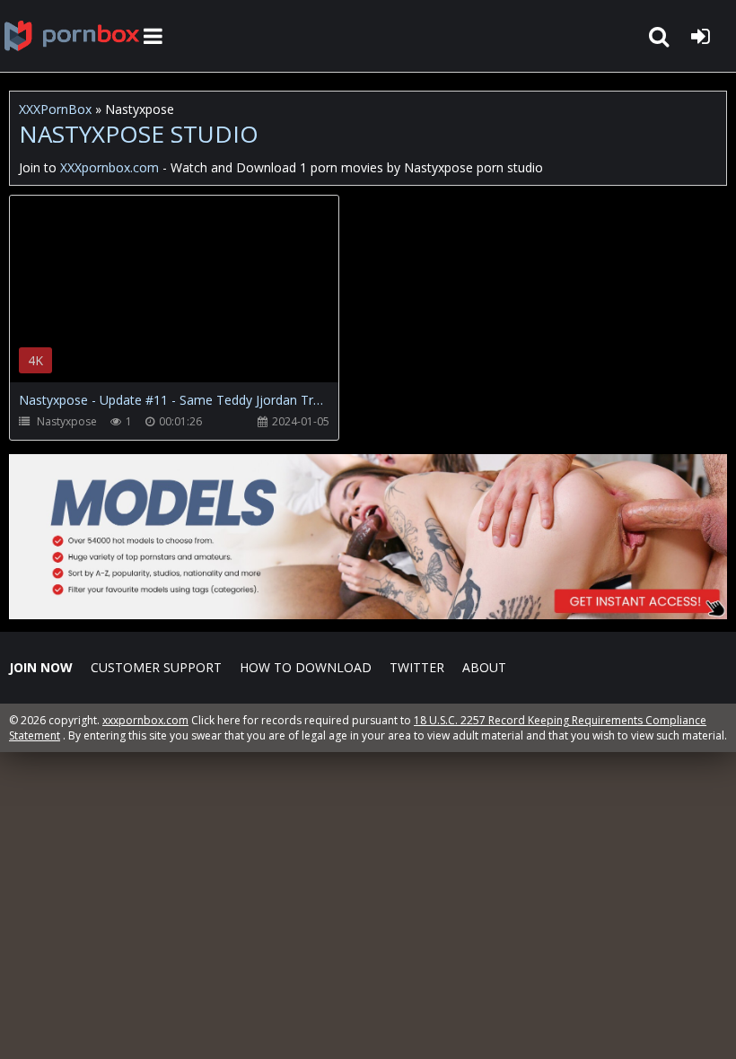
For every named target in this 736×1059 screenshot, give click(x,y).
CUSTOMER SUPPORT (156, 667)
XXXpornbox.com (71, 36)
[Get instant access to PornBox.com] (368, 614)
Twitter (417, 667)
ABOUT (484, 667)
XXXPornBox (55, 109)
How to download (306, 667)
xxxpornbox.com (145, 720)
